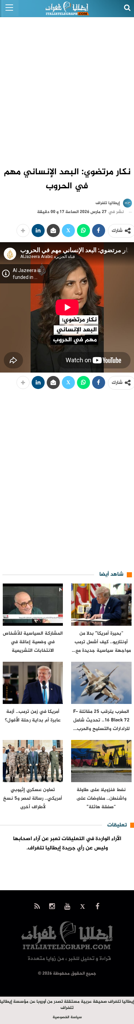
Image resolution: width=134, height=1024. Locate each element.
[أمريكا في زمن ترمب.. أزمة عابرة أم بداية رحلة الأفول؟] (33, 683)
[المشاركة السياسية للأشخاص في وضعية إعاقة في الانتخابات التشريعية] (33, 605)
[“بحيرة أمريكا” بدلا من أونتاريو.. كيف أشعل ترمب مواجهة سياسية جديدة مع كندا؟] (101, 605)
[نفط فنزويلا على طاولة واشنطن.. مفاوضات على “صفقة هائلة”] (101, 761)
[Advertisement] (67, 88)
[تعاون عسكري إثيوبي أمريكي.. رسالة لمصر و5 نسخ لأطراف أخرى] (33, 761)
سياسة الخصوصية (67, 1017)
